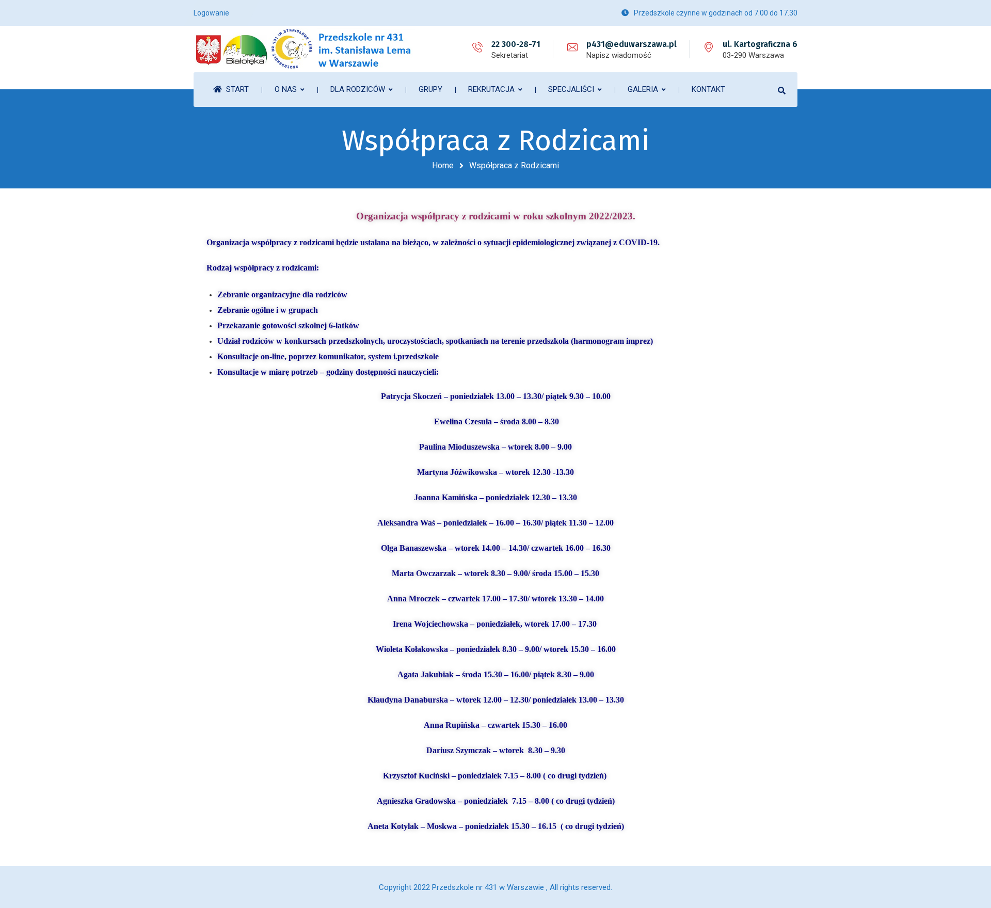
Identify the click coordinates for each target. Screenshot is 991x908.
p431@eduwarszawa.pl (631, 44)
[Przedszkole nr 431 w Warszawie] (304, 49)
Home (443, 165)
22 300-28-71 (515, 44)
